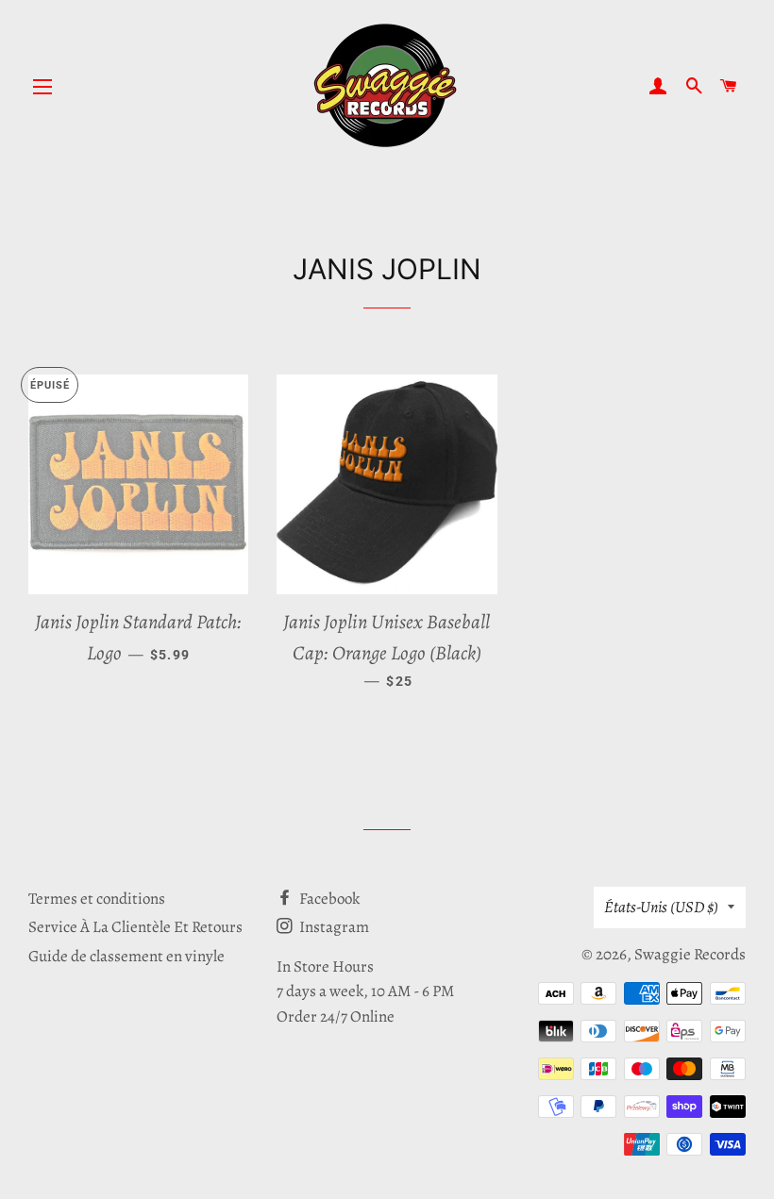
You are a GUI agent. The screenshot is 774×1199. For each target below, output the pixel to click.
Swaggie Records (690, 954)
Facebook (328, 898)
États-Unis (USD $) (661, 907)
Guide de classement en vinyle (126, 956)
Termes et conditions (96, 898)
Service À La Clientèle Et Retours (135, 927)
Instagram (332, 927)
